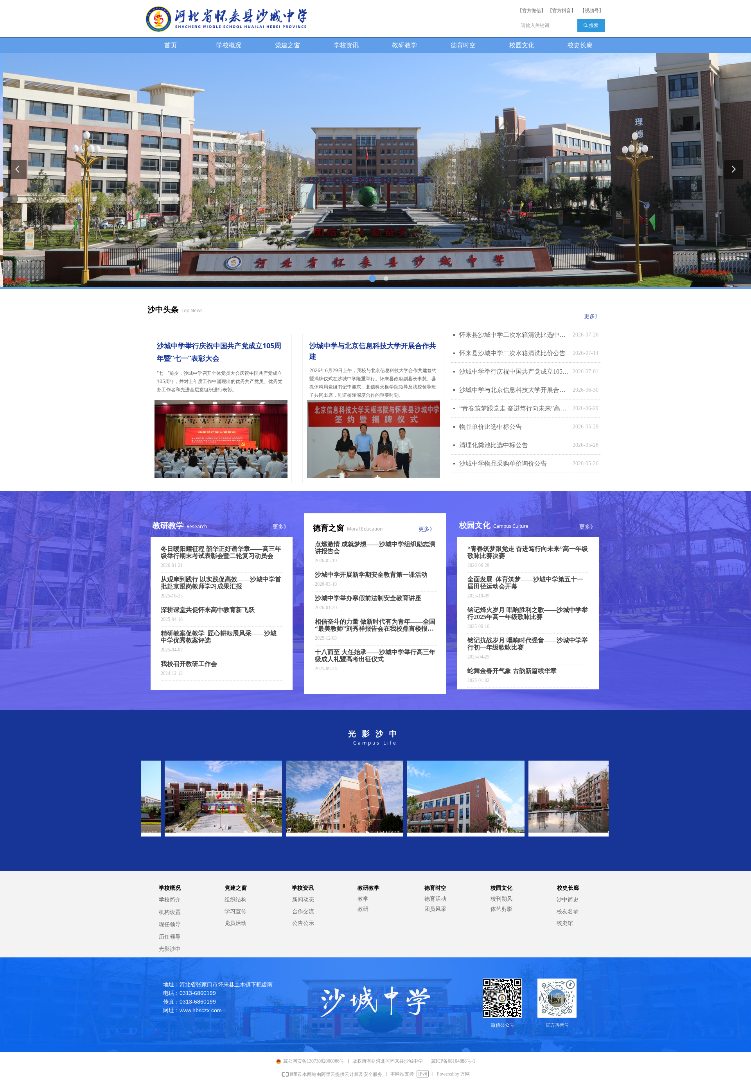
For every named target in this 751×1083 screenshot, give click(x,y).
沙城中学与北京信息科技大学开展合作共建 (514, 390)
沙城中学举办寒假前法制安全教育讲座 (368, 598)
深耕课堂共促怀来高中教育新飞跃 (208, 609)
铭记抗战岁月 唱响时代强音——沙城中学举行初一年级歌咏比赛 (527, 644)
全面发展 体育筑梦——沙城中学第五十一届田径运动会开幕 (525, 583)
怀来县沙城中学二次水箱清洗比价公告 (512, 353)
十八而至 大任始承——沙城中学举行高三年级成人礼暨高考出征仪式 (375, 655)
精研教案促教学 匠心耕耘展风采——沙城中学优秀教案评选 (219, 637)
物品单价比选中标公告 (490, 426)
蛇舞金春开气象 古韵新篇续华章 (512, 670)
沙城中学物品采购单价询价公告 (503, 463)
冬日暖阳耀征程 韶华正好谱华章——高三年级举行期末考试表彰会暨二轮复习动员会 (221, 552)
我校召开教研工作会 (189, 663)
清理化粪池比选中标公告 (493, 445)
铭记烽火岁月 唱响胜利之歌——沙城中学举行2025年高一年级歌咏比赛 (527, 613)
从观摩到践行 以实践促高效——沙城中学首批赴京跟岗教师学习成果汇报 (221, 583)
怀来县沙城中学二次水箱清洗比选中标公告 (514, 334)
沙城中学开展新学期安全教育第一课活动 (371, 574)
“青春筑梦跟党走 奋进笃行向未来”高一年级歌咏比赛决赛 (514, 408)
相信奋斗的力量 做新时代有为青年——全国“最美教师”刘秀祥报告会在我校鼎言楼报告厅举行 (375, 625)
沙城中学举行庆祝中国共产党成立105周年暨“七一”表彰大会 (514, 371)
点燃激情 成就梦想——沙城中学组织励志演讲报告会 (375, 547)
